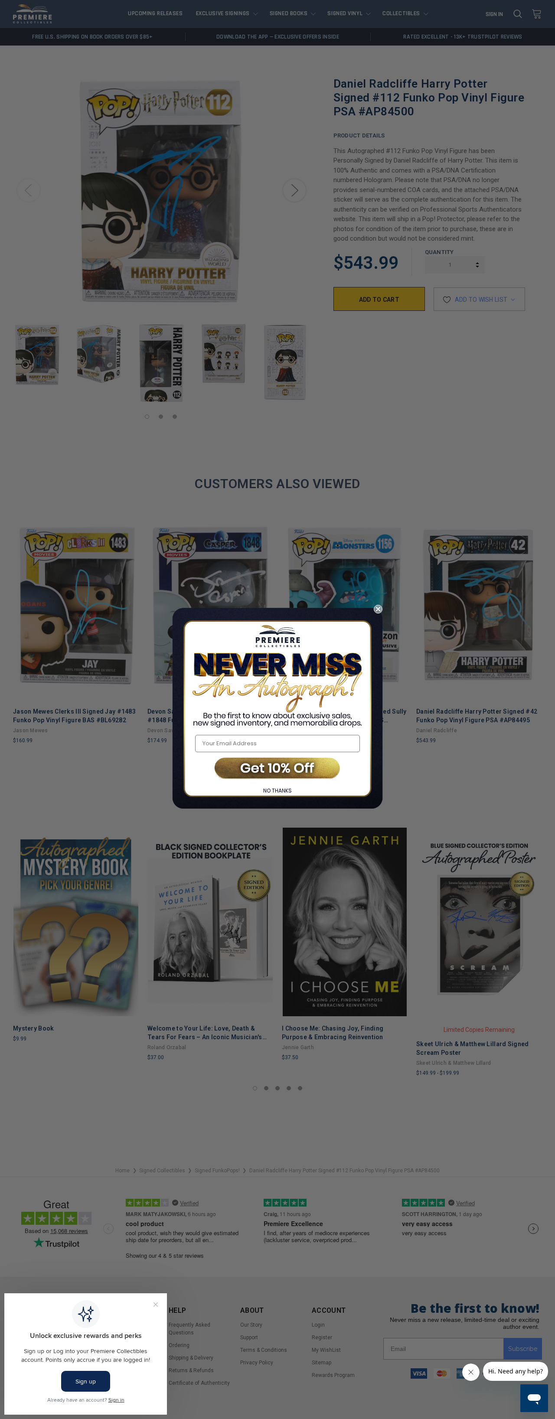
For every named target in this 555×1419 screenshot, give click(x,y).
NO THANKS (277, 790)
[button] (277, 768)
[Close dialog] (378, 609)
